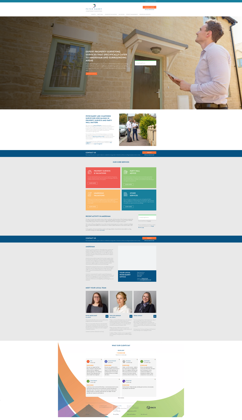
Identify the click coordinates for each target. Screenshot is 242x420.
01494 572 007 (151, 155)
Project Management (132, 14)
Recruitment (153, 1)
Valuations (121, 14)
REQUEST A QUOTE (149, 7)
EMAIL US (149, 152)
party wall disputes (97, 125)
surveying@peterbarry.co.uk (145, 279)
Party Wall (100, 14)
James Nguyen (93, 380)
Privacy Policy (116, 414)
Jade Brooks (147, 360)
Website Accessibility (103, 414)
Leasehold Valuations (111, 14)
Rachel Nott (128, 380)
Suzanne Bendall (112, 360)
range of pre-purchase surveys (98, 136)
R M (91, 360)
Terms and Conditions (131, 414)
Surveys (93, 14)
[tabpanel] (109, 225)
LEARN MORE (92, 183)
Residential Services (145, 14)
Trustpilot (149, 221)
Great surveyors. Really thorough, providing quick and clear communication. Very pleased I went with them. (138, 387)
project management (98, 144)
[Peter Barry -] (114, 8)
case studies (102, 230)
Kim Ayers (128, 360)
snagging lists (88, 142)
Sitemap (87, 414)
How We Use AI (144, 414)
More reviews (121, 397)
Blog (147, 1)
